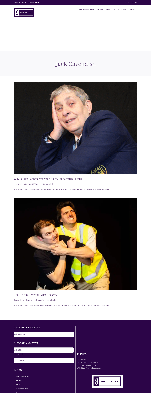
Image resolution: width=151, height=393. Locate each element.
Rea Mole (89, 189)
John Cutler (19, 189)
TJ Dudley (96, 189)
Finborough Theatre (45, 189)
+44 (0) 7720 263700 (91, 362)
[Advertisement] (75, 35)
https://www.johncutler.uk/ (91, 368)
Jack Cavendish (81, 189)
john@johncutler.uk (33, 2)
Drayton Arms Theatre (46, 305)
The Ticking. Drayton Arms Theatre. (35, 294)
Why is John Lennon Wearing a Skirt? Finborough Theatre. (48, 178)
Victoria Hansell (104, 189)
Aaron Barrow (60, 189)
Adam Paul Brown (70, 189)
